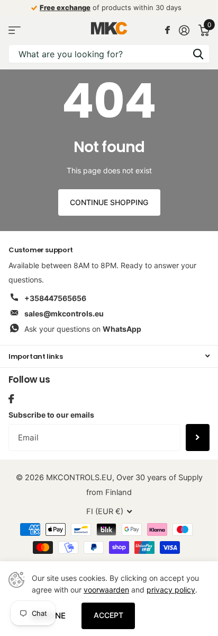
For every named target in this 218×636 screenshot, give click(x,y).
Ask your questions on (82, 328)
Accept (108, 615)
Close (109, 356)
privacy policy (171, 589)
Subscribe (198, 437)
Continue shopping (109, 202)
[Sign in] (183, 30)
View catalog (14, 29)
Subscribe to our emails (51, 414)
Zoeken (198, 54)
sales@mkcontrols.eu (64, 313)
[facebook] (11, 398)
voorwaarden (106, 589)
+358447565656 (55, 298)
